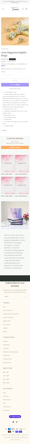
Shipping (3, 61)
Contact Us (6, 410)
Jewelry (5, 328)
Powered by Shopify (16, 435)
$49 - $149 (6, 376)
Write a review (15, 147)
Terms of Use (7, 407)
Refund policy (25, 435)
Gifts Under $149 (20, 174)
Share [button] (4, 130)
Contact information (15, 439)
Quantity (3, 72)
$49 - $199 (6, 379)
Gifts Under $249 (21, 196)
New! (4, 307)
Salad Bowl (6, 345)
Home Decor (6, 324)
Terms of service (15, 437)
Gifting (5, 331)
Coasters (6, 348)
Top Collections (7, 310)
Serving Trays (7, 362)
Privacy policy (7, 437)
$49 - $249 (6, 383)
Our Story (6, 396)
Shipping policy (24, 437)
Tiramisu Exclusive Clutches (11, 314)
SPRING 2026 (6, 321)
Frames (5, 341)
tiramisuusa (8, 435)
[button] (3, 9)
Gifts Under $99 (6, 174)
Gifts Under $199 (6, 196)
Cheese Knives (7, 359)
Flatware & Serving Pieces (10, 352)
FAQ (4, 403)
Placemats (6, 355)
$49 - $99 (6, 372)
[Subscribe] (25, 296)
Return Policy (7, 399)
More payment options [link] (15, 88)
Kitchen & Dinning (8, 317)
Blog (4, 392)
